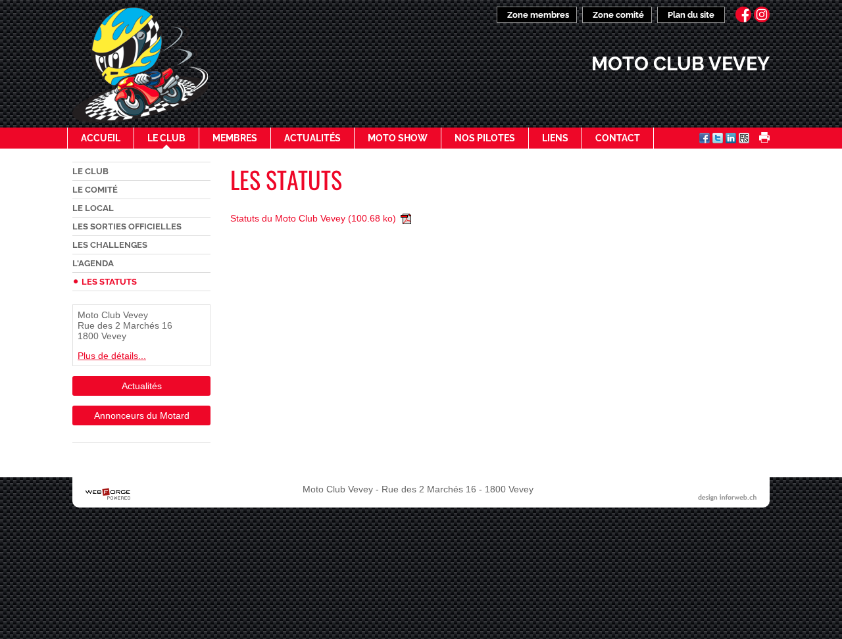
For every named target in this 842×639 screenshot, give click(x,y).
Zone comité (618, 15)
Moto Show (398, 137)
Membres (234, 137)
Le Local (93, 208)
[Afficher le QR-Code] (744, 139)
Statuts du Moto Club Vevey (313, 218)
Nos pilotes (485, 137)
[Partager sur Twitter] (717, 139)
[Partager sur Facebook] (704, 139)
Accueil (100, 137)
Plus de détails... (112, 355)
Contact (617, 137)
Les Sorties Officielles (127, 226)
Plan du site (691, 15)
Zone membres (538, 15)
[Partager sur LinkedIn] (731, 139)
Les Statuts (109, 282)
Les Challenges (109, 245)
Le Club (166, 137)
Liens (555, 137)
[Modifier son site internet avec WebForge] (108, 494)
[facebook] (743, 14)
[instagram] (762, 14)
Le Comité (95, 190)
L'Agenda (93, 263)
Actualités (312, 137)
